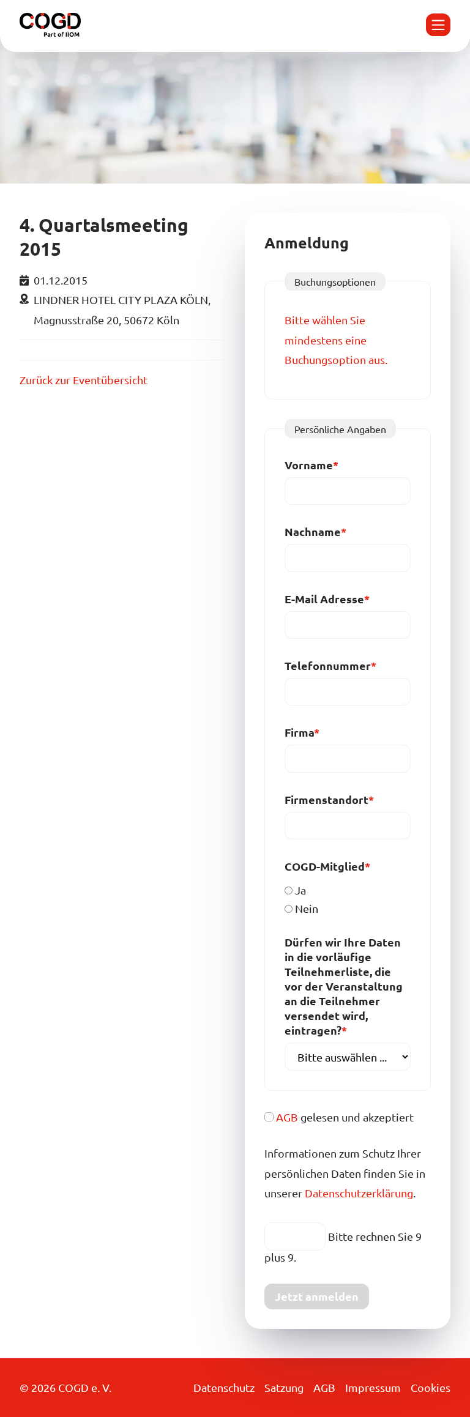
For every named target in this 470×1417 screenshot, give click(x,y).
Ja (300, 889)
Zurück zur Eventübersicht (83, 379)
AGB (287, 1116)
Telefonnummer (330, 665)
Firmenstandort (329, 799)
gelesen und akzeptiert (345, 1116)
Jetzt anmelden (317, 1296)
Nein (306, 908)
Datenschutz (224, 1387)
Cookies (430, 1387)
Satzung (284, 1387)
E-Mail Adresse (327, 599)
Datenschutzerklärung (359, 1192)
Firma (313, 732)
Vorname (313, 465)
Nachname (315, 531)
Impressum (373, 1387)
